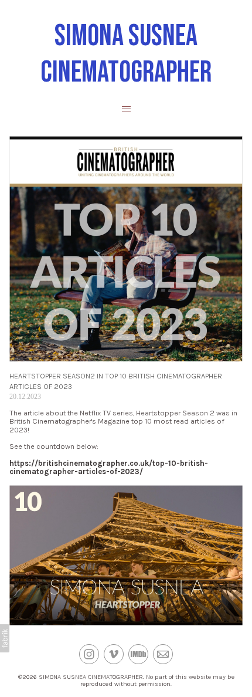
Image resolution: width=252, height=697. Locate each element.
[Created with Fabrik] (4, 638)
